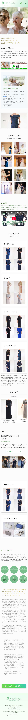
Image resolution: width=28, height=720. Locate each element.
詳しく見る (9, 451)
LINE (20, 94)
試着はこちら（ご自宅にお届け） (14, 686)
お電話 (4, 96)
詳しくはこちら (7, 105)
